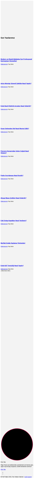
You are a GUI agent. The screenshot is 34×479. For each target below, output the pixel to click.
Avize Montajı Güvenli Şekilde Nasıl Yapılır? (16, 83)
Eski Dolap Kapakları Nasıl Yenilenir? (13, 221)
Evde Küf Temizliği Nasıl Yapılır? (12, 266)
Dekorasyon (4, 64)
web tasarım (28, 477)
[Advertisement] (17, 18)
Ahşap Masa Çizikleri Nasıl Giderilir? (13, 198)
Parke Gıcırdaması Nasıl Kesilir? (12, 175)
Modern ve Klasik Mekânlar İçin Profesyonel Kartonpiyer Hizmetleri (16, 60)
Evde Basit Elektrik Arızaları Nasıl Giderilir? (16, 106)
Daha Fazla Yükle (5, 270)
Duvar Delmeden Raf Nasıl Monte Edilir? (15, 129)
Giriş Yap (3, 469)
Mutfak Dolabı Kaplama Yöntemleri (13, 243)
